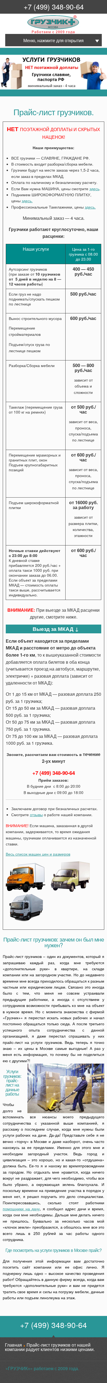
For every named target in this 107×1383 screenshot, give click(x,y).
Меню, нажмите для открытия (53, 40)
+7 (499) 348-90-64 (54, 6)
